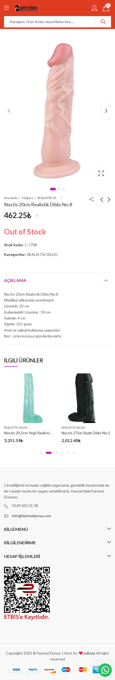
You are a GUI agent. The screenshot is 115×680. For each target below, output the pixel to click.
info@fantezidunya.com (31, 515)
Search (103, 21)
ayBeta (89, 653)
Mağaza (27, 198)
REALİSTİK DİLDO (48, 198)
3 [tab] (63, 189)
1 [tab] (53, 189)
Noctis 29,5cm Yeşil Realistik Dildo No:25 (38, 433)
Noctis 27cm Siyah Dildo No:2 (86, 433)
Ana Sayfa (11, 198)
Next (106, 111)
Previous (9, 111)
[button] (41, 452)
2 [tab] (59, 189)
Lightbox (101, 173)
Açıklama (15, 280)
